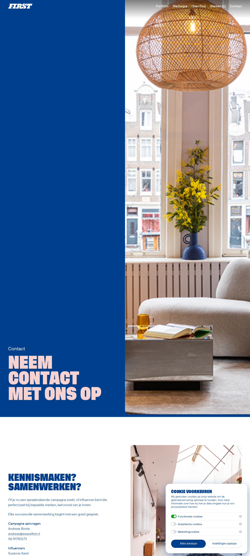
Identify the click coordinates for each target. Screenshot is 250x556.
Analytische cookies (190, 524)
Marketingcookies (188, 531)
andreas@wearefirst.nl (24, 534)
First (20, 6)
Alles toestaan (188, 543)
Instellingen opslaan (224, 543)
